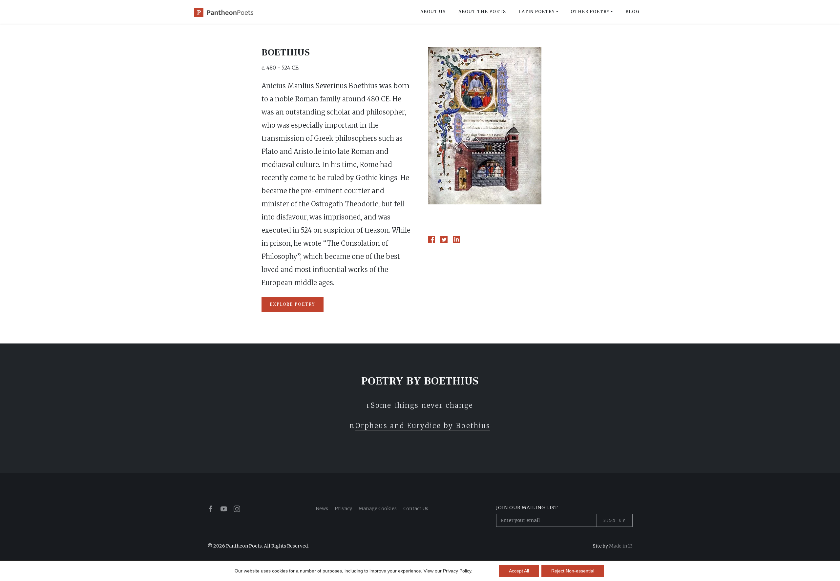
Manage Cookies (378, 508)
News (322, 508)
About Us (433, 11)
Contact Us (415, 508)
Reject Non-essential (572, 570)
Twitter (444, 239)
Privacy (343, 508)
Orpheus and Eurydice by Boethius (422, 426)
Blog (632, 11)
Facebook (431, 239)
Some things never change (422, 405)
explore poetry (292, 304)
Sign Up (614, 520)
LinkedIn (456, 239)
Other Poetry (590, 11)
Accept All (519, 570)
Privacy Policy (457, 570)
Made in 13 (621, 546)
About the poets (482, 11)
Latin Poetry (536, 11)
